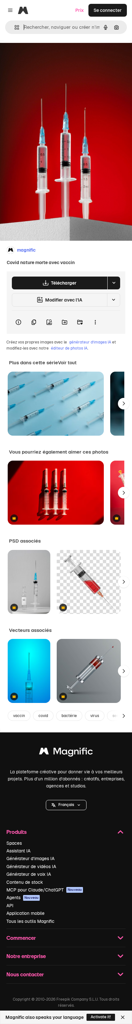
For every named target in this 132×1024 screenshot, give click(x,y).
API (9, 905)
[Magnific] (66, 753)
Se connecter (108, 10)
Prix (79, 10)
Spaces (14, 843)
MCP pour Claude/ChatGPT (44, 890)
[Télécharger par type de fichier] (113, 283)
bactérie (69, 715)
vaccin (19, 715)
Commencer (21, 937)
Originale (42, 55)
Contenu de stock (24, 882)
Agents (22, 897)
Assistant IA (18, 851)
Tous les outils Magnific (30, 921)
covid (43, 715)
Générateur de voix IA (28, 874)
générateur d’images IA (90, 342)
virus (94, 715)
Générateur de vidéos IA (31, 866)
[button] (66, 805)
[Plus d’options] (95, 322)
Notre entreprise (26, 956)
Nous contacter (25, 974)
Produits (16, 831)
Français (66, 804)
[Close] (123, 1017)
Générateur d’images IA (30, 858)
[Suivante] (123, 404)
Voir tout (67, 363)
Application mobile (25, 913)
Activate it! (101, 1017)
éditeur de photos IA (69, 348)
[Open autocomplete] (14, 27)
